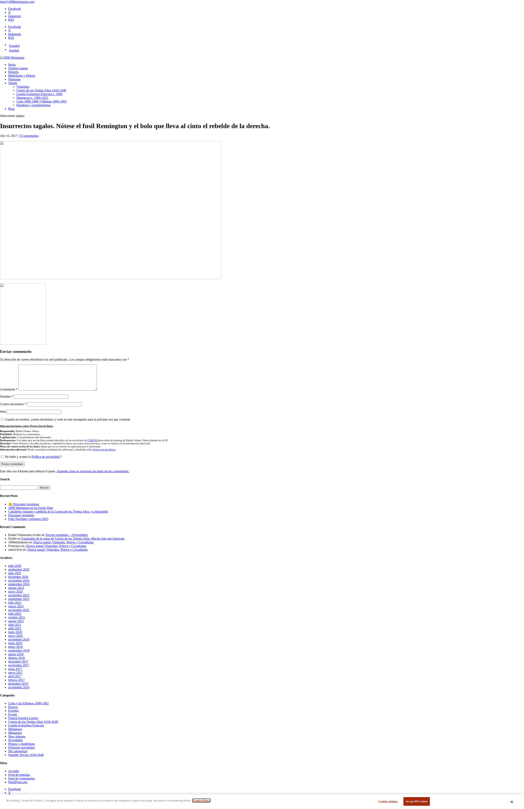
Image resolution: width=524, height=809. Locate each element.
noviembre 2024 (18, 580)
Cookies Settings (388, 801)
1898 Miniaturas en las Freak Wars (30, 508)
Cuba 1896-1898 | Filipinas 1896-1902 (41, 101)
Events (12, 714)
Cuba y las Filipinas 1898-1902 (28, 703)
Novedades (15, 740)
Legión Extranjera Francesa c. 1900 (39, 94)
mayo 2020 (15, 635)
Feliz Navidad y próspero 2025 (28, 519)
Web (3, 411)
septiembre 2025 (18, 569)
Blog (11, 109)
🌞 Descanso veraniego (23, 504)
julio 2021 (14, 624)
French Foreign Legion (23, 718)
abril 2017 (14, 676)
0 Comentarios (29, 136)
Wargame (14, 79)
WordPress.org (17, 782)
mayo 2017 (15, 672)
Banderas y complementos (33, 105)
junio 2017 (15, 669)
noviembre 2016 (18, 687)
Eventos (13, 710)
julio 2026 (14, 566)
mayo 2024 (15, 591)
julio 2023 (14, 602)
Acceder (13, 771)
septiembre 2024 (18, 584)
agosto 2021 (16, 621)
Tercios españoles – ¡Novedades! (66, 535)
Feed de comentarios (21, 778)
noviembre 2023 (18, 595)
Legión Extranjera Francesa (26, 725)
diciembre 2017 (18, 661)
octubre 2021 (16, 617)
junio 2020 (15, 632)
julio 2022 (14, 613)
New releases (16, 736)
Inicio (12, 64)
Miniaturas (15, 729)
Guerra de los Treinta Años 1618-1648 (41, 90)
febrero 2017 (16, 680)
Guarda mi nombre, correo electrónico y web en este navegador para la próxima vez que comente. (68, 419)
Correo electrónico (13, 404)
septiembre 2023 (18, 599)
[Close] (512, 802)
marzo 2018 (16, 654)
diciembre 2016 (18, 683)
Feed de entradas (19, 774)
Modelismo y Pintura (21, 75)
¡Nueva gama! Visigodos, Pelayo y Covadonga (63, 542)
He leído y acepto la (33, 456)
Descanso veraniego (21, 515)
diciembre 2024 (18, 577)
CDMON (92, 440)
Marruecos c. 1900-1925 (32, 97)
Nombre (6, 396)
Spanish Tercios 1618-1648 (26, 755)
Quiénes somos (18, 68)
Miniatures (15, 733)
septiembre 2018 (18, 650)
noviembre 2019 (18, 639)
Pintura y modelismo (21, 744)
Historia (13, 72)
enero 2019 (15, 647)
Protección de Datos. (104, 449)
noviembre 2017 (18, 665)
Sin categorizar (17, 751)
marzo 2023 (16, 606)
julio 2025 (14, 573)
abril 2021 (14, 628)
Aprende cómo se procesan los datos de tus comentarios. (92, 471)
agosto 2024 (16, 588)
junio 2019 (15, 643)
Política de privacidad (46, 456)
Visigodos (22, 86)
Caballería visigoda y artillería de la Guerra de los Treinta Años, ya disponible (58, 511)
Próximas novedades (21, 747)
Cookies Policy (201, 800)
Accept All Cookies (417, 801)
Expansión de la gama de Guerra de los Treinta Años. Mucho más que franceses (72, 538)
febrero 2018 (16, 658)
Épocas (13, 707)
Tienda (12, 83)
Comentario (9, 389)
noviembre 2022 (18, 610)
